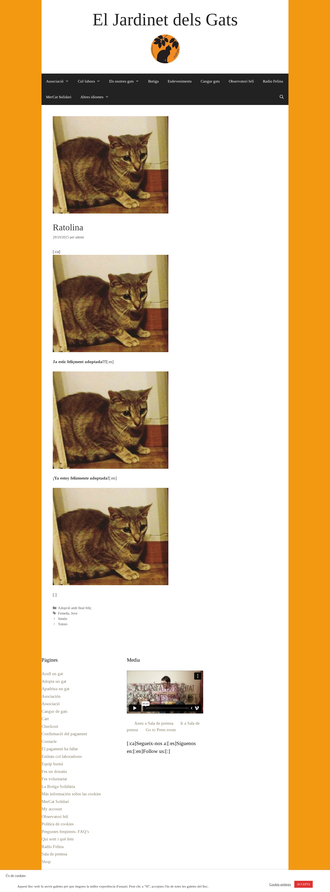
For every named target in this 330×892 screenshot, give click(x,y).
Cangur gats (210, 81)
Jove (74, 613)
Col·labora (86, 81)
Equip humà (52, 763)
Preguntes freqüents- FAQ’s (65, 831)
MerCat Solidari (58, 97)
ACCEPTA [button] (303, 884)
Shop (46, 861)
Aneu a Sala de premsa (153, 723)
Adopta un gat (54, 681)
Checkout (50, 726)
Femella (63, 613)
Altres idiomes (91, 97)
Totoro (62, 624)
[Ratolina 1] (110, 303)
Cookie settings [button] (280, 884)
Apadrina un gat (55, 688)
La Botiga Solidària (58, 786)
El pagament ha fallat (60, 748)
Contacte (49, 741)
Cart (45, 718)
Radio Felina (273, 81)
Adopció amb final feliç (74, 608)
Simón (62, 619)
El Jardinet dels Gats (165, 19)
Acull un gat (52, 673)
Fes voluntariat (54, 778)
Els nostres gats (121, 81)
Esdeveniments (180, 81)
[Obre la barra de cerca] (281, 97)
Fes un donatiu (54, 771)
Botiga (153, 81)
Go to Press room (161, 729)
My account (52, 809)
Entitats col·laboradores (62, 756)
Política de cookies (58, 824)
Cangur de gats (54, 711)
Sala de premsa (54, 854)
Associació (55, 81)
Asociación (51, 696)
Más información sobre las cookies (71, 794)
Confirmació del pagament (64, 733)
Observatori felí (241, 81)
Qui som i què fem (58, 839)
